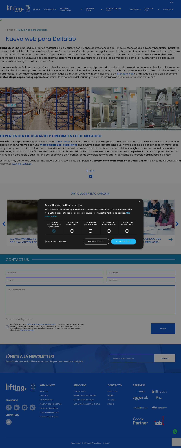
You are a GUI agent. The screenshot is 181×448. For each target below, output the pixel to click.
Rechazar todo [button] (96, 241)
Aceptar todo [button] (123, 241)
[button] (55, 241)
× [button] (139, 202)
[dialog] (90, 224)
